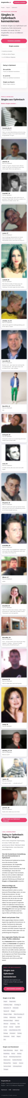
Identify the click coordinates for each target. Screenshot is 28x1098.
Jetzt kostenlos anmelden (14, 988)
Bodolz (13, 1036)
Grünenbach (12, 1033)
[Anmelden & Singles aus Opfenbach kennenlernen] (14, 116)
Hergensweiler (12, 1001)
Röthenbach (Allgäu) (8, 1020)
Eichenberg (12, 1023)
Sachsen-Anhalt (7, 1066)
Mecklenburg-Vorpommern (15, 1056)
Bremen (13, 1053)
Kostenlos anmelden (20, 2)
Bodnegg (6, 1033)
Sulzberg (19, 1033)
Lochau (5, 1030)
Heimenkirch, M (7, 1007)
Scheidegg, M (17, 1004)
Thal (18, 1023)
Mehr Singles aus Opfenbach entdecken (11, 820)
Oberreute (6, 1023)
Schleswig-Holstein (17, 1066)
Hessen (5, 1056)
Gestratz (11, 1026)
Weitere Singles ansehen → (9, 103)
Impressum (4, 1089)
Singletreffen (6, 2)
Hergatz (5, 1001)
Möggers (13, 1011)
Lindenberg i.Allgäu (8, 1004)
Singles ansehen (14, 46)
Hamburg (19, 1053)
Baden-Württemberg (8, 1050)
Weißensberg (12, 1017)
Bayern (8, 7)
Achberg (5, 1017)
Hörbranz (17, 1020)
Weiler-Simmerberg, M (19, 1014)
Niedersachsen (7, 1059)
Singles (3, 7)
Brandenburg (6, 1053)
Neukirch (20, 1017)
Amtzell (5, 1026)
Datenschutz (16, 1089)
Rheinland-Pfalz (7, 1063)
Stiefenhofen (6, 1036)
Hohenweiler (15, 1007)
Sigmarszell (6, 1011)
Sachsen (21, 1063)
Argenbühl (17, 1026)
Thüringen (6, 1069)
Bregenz (19, 1036)
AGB (10, 1089)
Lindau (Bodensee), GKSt (15, 1030)
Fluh (5, 1039)
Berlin (21, 1050)
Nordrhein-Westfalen (17, 1059)
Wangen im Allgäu (8, 1014)
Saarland (15, 1063)
